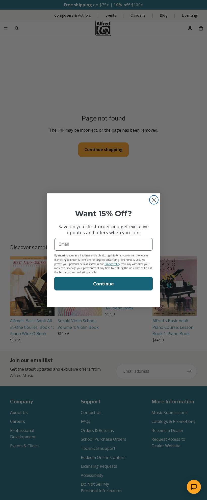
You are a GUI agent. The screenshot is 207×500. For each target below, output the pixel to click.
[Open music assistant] (194, 487)
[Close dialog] (153, 199)
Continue (103, 284)
